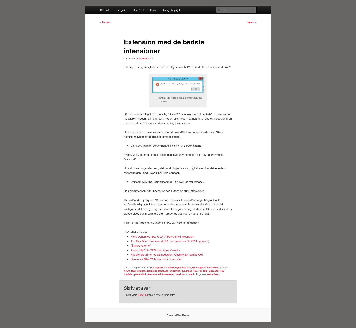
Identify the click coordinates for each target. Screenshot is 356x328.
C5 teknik (169, 267)
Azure (127, 270)
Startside (105, 10)
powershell (140, 274)
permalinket (213, 274)
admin (192, 274)
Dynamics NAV (183, 267)
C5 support (157, 267)
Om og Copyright (171, 10)
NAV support (199, 267)
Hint (205, 270)
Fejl (200, 270)
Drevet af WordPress (178, 315)
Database (163, 270)
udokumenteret (166, 274)
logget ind (143, 294)
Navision (128, 274)
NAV (222, 270)
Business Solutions (147, 270)
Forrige (104, 22)
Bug (133, 270)
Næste (252, 22)
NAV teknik (212, 267)
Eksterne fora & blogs (144, 10)
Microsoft (214, 270)
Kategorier (121, 10)
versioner (180, 274)
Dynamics (174, 270)
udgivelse (152, 274)
